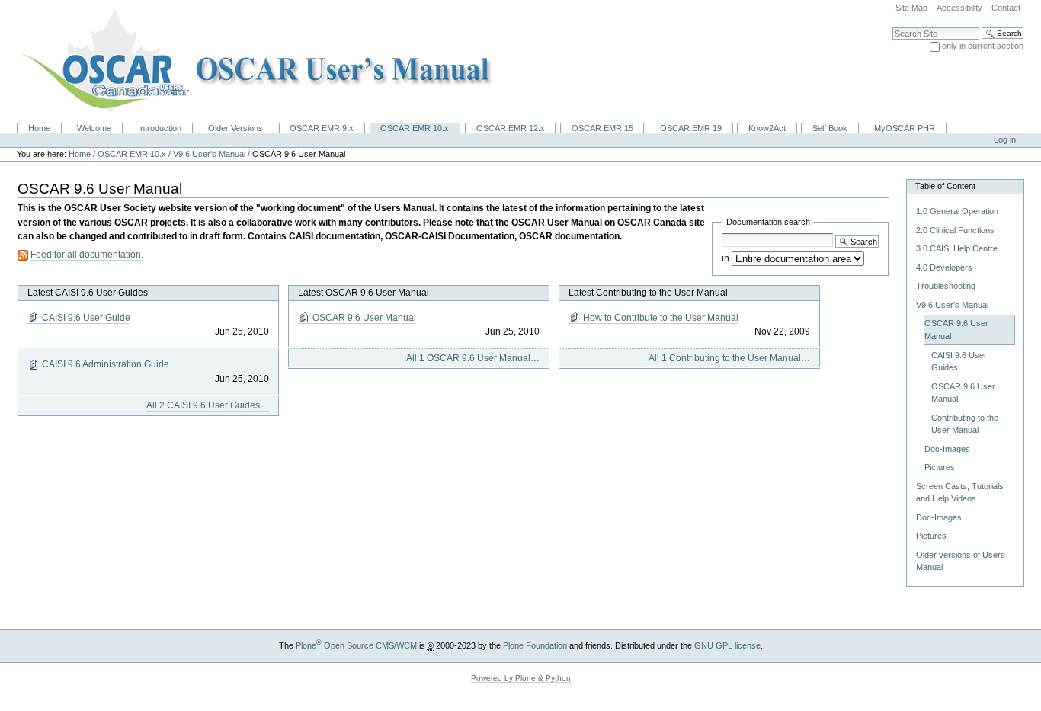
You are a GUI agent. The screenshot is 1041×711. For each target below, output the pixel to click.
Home (39, 128)
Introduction (159, 128)
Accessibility (959, 7)
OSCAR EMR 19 (691, 128)
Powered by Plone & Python (521, 678)
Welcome (94, 128)
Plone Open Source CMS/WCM (356, 645)
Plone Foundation (535, 645)
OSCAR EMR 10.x (414, 128)
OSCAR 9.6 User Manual (425, 324)
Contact (1005, 7)
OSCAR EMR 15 (602, 128)
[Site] (250, 61)
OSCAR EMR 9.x (322, 128)
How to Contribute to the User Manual (695, 324)
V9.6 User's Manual (209, 154)
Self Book (829, 128)
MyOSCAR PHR (904, 128)
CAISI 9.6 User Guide (154, 324)
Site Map (911, 7)
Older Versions (235, 128)
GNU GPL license (727, 645)
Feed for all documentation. (86, 254)
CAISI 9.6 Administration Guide (154, 371)
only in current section (982, 45)
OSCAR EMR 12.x (510, 128)
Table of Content (945, 186)
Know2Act (767, 128)
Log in (1005, 139)
